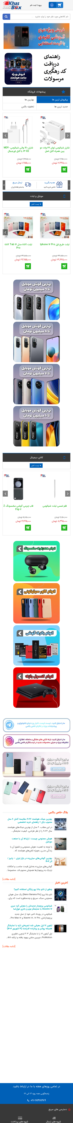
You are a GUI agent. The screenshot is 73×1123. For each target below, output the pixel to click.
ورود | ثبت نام (35, 5)
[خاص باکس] (12, 4)
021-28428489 (38, 1100)
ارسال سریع (17, 182)
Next (5, 136)
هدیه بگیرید (49, 182)
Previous (67, 136)
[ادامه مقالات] (9, 879)
